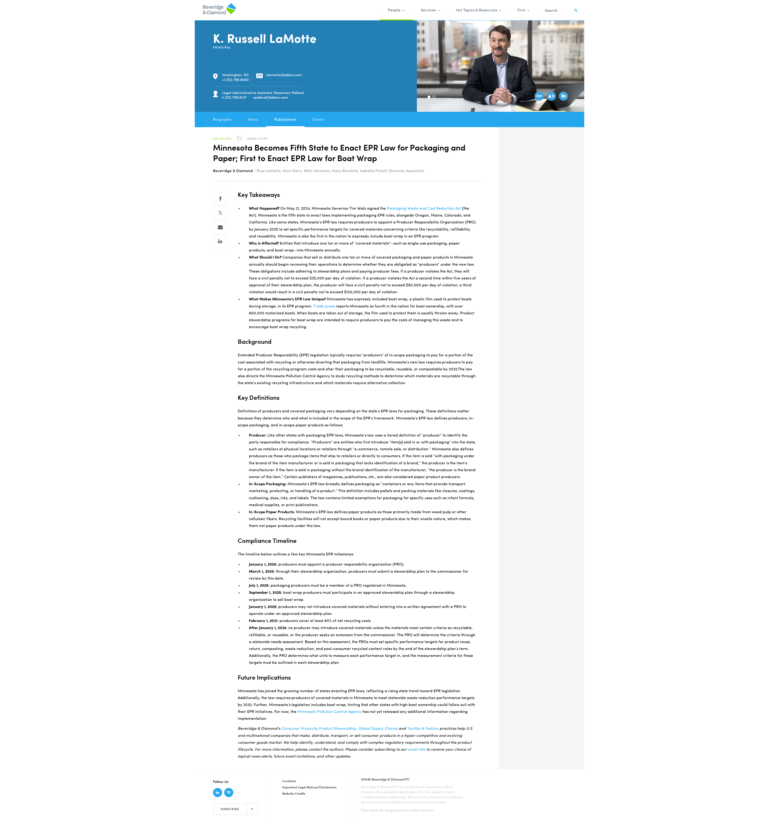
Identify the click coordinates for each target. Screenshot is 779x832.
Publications (285, 119)
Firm (521, 10)
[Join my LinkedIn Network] (563, 96)
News (253, 119)
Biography (222, 119)
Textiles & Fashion (423, 728)
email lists (416, 749)
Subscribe (230, 809)
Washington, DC (235, 74)
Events (318, 119)
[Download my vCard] (551, 96)
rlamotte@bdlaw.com (284, 74)
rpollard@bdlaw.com (270, 97)
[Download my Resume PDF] (539, 96)
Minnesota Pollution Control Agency (329, 711)
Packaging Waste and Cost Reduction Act (424, 208)
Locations (289, 780)
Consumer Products (298, 728)
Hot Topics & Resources (476, 10)
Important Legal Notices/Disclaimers (309, 787)
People (394, 10)
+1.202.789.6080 (235, 79)
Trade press (324, 306)
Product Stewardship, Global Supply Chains (357, 728)
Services (428, 10)
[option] (500, 66)
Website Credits (293, 793)
